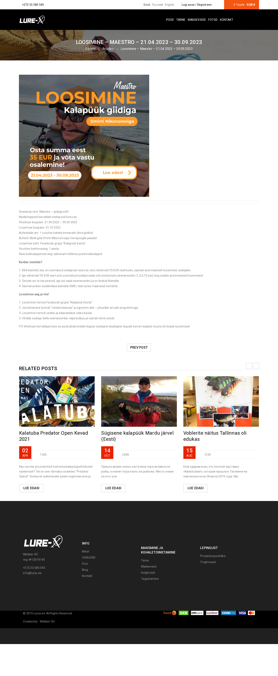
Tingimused (208, 562)
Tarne (145, 560)
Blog (85, 569)
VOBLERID (88, 557)
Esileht (90, 49)
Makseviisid (149, 566)
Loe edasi (31, 488)
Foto (85, 563)
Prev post (139, 347)
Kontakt (87, 576)
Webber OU (47, 621)
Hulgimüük (148, 572)
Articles (108, 49)
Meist (85, 551)
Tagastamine (150, 578)
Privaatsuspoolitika (212, 556)
